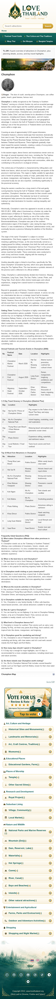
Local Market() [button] (16, 817)
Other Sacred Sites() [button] (19, 784)
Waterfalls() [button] (15, 855)
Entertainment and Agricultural (21, 907)
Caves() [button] (13, 870)
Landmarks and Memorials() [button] (23, 737)
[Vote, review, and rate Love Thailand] (28, 703)
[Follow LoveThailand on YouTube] (28, 974)
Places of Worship (15, 771)
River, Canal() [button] (15, 878)
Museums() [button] (14, 751)
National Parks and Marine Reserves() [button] (25, 832)
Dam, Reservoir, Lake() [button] (20, 848)
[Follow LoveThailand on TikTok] (42, 974)
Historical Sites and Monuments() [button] (26, 729)
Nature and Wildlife (15, 824)
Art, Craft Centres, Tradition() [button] (24, 744)
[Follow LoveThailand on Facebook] (7, 974)
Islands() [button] (13, 893)
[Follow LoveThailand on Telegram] (49, 974)
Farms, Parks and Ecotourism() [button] (25, 913)
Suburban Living (14, 804)
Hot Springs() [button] (15, 863)
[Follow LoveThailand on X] (35, 974)
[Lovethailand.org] (28, 10)
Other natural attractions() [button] (22, 900)
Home (4, 31)
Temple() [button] (13, 777)
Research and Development (20, 792)
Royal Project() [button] (16, 797)
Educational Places (15, 758)
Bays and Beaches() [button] (19, 885)
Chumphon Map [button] (8, 674)
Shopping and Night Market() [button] (23, 933)
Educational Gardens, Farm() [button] (23, 764)
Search (48, 26)
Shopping (11, 928)
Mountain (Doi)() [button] (17, 841)
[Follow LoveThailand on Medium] (28, 981)
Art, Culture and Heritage (18, 723)
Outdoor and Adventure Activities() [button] (26, 920)
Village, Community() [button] (19, 810)
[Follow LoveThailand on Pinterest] (14, 974)
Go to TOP (50, 682)
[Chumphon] (28, 65)
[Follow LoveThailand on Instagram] (21, 974)
